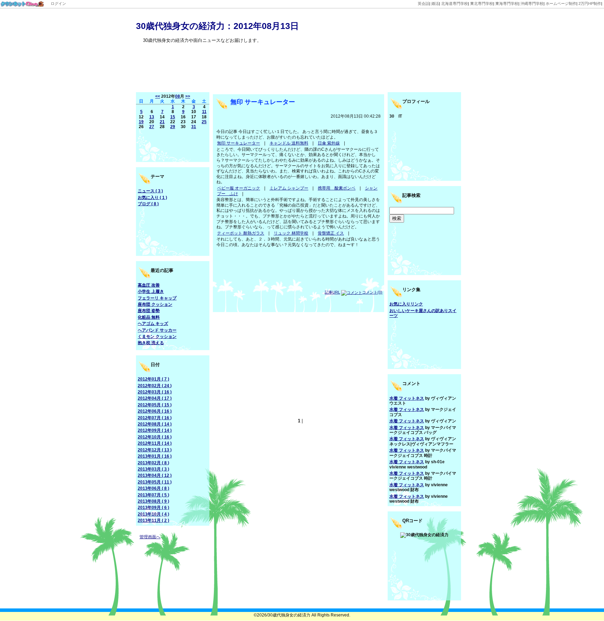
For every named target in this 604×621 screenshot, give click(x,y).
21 (162, 121)
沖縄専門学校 (532, 3)
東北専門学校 (481, 3)
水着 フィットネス (406, 398)
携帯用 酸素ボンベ (336, 188)
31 (193, 126)
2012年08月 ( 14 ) (155, 424)
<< (157, 96)
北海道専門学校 (454, 3)
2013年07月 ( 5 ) (153, 495)
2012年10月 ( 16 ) (155, 437)
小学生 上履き (151, 291)
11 (204, 111)
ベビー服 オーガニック (238, 188)
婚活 (435, 3)
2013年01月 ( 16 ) (155, 456)
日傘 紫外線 (329, 143)
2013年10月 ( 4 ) (153, 514)
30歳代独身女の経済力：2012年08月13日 (217, 26)
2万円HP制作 (589, 3)
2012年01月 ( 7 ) (153, 379)
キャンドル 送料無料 (288, 143)
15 (172, 116)
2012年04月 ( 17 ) (155, 398)
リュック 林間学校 (291, 233)
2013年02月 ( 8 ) (153, 462)
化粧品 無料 (149, 317)
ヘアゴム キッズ (153, 323)
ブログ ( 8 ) (148, 203)
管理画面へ (149, 536)
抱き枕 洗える (151, 342)
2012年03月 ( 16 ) (155, 392)
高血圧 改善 (149, 285)
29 (172, 126)
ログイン (58, 3)
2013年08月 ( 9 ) (153, 501)
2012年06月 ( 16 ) (155, 411)
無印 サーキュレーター (262, 101)
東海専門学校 (506, 3)
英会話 (423, 3)
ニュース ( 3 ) (150, 190)
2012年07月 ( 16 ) (155, 417)
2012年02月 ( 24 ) (155, 385)
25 (204, 121)
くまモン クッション (157, 336)
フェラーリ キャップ (157, 298)
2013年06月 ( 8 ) (153, 488)
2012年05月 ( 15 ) (155, 404)
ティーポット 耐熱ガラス (240, 233)
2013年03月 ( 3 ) (153, 469)
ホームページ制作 (561, 3)
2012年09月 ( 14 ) (155, 430)
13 (151, 116)
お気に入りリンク (406, 304)
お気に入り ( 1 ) (152, 197)
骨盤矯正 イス (331, 233)
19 (141, 121)
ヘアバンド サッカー (157, 330)
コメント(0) (372, 292)
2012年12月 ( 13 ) (155, 450)
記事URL (332, 292)
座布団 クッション (155, 304)
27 (151, 126)
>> (187, 96)
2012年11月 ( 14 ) (155, 443)
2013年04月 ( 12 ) (155, 475)
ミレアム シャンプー (288, 188)
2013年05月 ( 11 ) (155, 482)
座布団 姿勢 (149, 310)
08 (177, 96)
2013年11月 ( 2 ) (153, 520)
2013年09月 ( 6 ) (153, 507)
